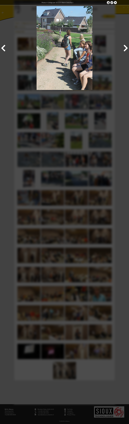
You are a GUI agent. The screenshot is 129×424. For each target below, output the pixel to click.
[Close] (115, 2)
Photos (44, 2)
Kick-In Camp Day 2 (67, 2)
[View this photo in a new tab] (111, 2)
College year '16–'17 (54, 2)
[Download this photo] (108, 2)
